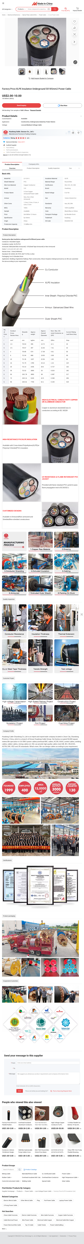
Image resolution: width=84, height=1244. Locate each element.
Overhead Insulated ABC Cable (32, 1177)
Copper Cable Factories (65, 1215)
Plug (38, 1200)
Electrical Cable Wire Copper (65, 1220)
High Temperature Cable (69, 1177)
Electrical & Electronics (14, 15)
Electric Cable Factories (29, 1215)
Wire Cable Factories (47, 1215)
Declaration (63, 1236)
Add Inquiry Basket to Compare (42, 78)
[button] (75, 168)
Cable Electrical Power (11, 1220)
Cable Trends (42, 1225)
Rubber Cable (6, 1177)
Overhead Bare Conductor (50, 1177)
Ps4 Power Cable (49, 1200)
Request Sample (35, 110)
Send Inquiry (21, 105)
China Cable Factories (11, 1215)
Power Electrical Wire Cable (12, 1225)
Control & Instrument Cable (10, 1181)
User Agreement (53, 1236)
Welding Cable (26, 1181)
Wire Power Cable (27, 1220)
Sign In (5, 155)
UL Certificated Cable (48, 1174)
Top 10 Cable (29, 1225)
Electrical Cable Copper (44, 1220)
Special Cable (46, 1181)
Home (3, 15)
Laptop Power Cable (65, 1200)
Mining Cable (6, 1174)
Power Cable (42, 15)
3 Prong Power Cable (10, 1205)
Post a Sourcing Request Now (61, 1091)
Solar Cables (66, 1181)
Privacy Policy (72, 1236)
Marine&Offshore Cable (29, 1174)
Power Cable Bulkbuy (57, 1225)
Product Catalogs (31, 1169)
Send (19, 1091)
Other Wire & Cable (27, 1200)
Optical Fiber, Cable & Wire (29, 15)
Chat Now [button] (63, 105)
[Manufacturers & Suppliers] (42, 4)
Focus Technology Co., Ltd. (28, 1236)
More (4, 1229)
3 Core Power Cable (53, 15)
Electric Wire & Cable (10, 1200)
